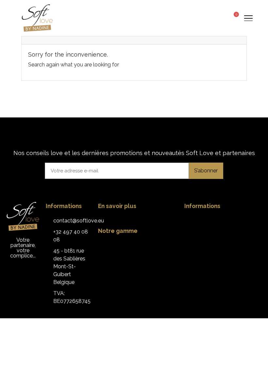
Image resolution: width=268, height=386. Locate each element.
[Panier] (234, 17)
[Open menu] (248, 18)
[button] (209, 18)
